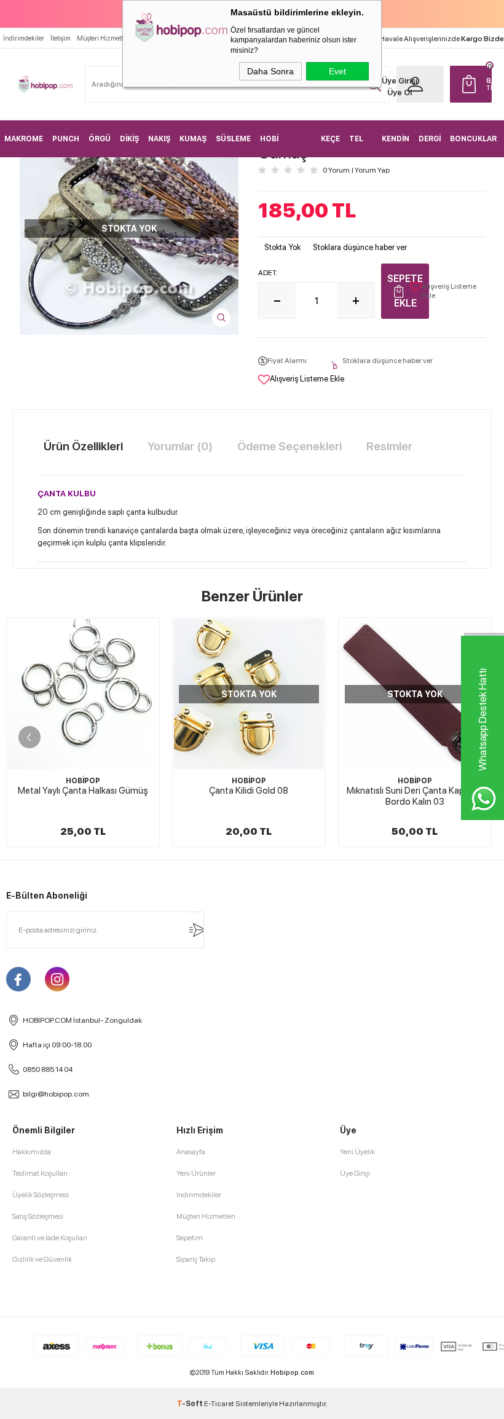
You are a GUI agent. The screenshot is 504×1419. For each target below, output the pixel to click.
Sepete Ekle (405, 291)
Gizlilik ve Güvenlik (42, 1259)
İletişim (60, 38)
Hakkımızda (31, 1151)
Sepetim (189, 1237)
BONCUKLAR (473, 139)
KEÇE (330, 139)
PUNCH (65, 139)
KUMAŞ (193, 139)
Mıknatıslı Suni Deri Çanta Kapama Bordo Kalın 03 (414, 796)
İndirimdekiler (23, 38)
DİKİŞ (129, 139)
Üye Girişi (399, 80)
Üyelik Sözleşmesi (40, 1194)
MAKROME (23, 139)
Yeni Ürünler (196, 1173)
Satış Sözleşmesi (37, 1216)
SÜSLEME (233, 139)
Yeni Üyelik (357, 1151)
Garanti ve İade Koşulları (49, 1237)
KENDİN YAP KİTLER (395, 146)
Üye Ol (399, 92)
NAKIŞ (159, 139)
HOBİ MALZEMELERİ (286, 146)
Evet (337, 71)
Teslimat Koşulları (40, 1173)
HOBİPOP (83, 780)
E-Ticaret (219, 1403)
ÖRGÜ (100, 139)
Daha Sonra (270, 71)
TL (489, 84)
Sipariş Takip (195, 1259)
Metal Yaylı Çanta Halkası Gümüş (83, 790)
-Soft (190, 1403)
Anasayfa (190, 1151)
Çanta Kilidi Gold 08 (248, 790)
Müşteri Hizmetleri (103, 38)
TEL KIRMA (360, 146)
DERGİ (430, 139)
